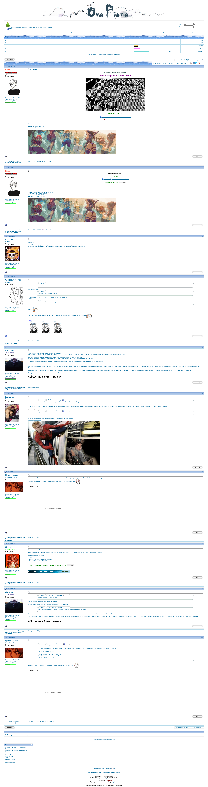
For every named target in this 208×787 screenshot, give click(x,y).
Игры (192, 32)
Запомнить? (199, 24)
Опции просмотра (182, 63)
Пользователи (122, 32)
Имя (180, 24)
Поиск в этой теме (168, 63)
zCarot (107, 779)
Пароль (181, 27)
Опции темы (156, 63)
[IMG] (7, 757)
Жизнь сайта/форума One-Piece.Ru (37, 27)
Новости (50, 27)
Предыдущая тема (99, 739)
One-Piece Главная (104, 772)
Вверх (118, 772)
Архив (113, 772)
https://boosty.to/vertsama (39, 127)
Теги (6, 732)
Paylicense (115, 782)
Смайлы (7, 756)
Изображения (72, 32)
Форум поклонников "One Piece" (19, 27)
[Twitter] (196, 63)
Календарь (163, 32)
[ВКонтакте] (194, 63)
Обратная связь (93, 772)
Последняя (197, 60)
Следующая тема (110, 739)
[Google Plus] (199, 63)
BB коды (7, 754)
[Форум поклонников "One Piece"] (104, 10)
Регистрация (25, 32)
